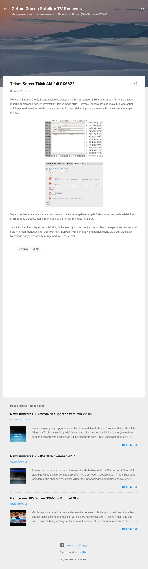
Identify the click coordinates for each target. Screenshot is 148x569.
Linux (36, 248)
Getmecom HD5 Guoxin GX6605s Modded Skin (45, 498)
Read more (130, 445)
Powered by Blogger (76, 545)
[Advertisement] (62, 48)
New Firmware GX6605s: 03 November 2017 (42, 456)
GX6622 (23, 248)
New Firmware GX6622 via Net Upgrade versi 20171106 (51, 414)
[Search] (143, 9)
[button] (136, 84)
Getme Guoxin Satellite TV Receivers (48, 8)
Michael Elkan (82, 552)
